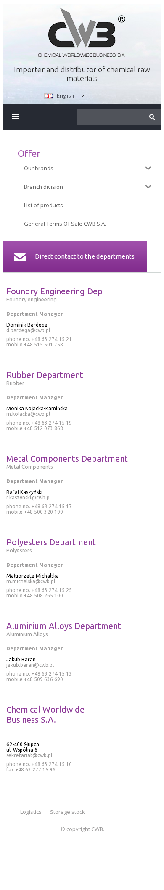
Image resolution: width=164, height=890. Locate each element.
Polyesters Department (51, 542)
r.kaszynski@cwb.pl (28, 497)
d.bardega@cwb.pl (28, 330)
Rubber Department (44, 375)
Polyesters (19, 550)
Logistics (31, 812)
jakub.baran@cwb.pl (30, 665)
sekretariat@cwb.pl (29, 755)
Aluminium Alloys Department (63, 626)
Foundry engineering (31, 299)
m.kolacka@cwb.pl (28, 414)
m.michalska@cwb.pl (30, 581)
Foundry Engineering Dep (54, 291)
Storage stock (67, 812)
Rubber (15, 383)
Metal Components (29, 467)
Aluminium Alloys (27, 634)
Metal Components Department (67, 458)
